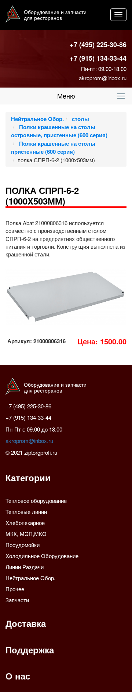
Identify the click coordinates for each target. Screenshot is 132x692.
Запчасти (17, 600)
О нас (18, 676)
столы (79, 119)
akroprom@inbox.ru (102, 78)
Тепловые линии (26, 511)
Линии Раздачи (25, 567)
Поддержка (30, 649)
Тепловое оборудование (36, 500)
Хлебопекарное (25, 522)
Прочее (15, 589)
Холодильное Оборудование (42, 556)
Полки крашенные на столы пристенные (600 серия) (53, 147)
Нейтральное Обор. (37, 119)
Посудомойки (23, 545)
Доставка (26, 623)
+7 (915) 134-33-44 (98, 58)
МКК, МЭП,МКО (26, 533)
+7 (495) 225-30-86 (98, 44)
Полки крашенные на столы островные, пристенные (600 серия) (59, 131)
